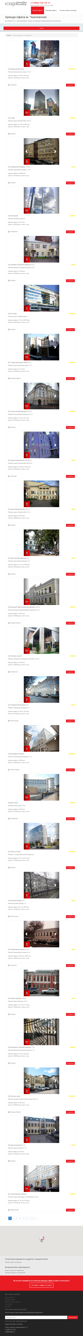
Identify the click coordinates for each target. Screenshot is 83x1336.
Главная (9, 35)
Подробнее (70, 85)
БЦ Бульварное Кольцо (16, 754)
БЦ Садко (11, 118)
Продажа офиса (51, 10)
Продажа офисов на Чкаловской (15, 1273)
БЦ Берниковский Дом (16, 69)
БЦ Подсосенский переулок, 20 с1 (20, 411)
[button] (26, 53)
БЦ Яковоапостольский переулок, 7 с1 (21, 1047)
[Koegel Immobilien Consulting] (16, 3)
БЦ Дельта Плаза (14, 852)
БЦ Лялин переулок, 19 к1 (17, 998)
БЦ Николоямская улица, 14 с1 (18, 949)
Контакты (8, 1306)
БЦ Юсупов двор (14, 1096)
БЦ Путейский (13, 216)
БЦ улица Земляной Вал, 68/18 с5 (20, 460)
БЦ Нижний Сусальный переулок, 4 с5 (21, 265)
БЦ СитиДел (12, 313)
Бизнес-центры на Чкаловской (14, 1270)
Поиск (41, 28)
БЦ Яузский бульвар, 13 (16, 900)
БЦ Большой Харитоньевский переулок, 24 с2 (24, 607)
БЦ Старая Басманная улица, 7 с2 (19, 362)
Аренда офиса (37, 10)
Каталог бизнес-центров (68, 10)
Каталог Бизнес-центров (12, 1302)
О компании (8, 1304)
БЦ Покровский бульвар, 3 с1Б (18, 167)
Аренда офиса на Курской (13, 1262)
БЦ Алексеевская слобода (17, 1194)
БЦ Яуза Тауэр (13, 803)
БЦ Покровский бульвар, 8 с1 (18, 705)
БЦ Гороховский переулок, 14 (18, 558)
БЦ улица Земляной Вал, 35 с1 (18, 509)
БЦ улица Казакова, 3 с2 (16, 1145)
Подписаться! (72, 1317)
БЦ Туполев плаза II (15, 656)
